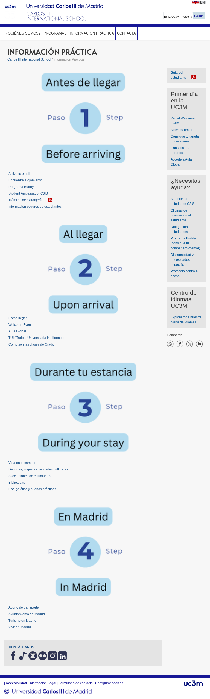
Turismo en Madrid (22, 621)
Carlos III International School (29, 59)
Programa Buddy (21, 187)
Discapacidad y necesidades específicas (182, 260)
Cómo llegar (17, 318)
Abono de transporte (23, 607)
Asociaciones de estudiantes (29, 476)
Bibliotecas (16, 482)
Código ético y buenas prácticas (32, 489)
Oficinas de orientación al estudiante (181, 215)
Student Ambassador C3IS (28, 193)
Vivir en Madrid (19, 627)
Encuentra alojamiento (25, 180)
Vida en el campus (22, 463)
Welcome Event (20, 325)
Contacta (126, 33)
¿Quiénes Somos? (23, 33)
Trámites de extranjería (25, 200)
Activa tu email (19, 174)
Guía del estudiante (178, 75)
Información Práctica (92, 33)
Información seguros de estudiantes (35, 207)
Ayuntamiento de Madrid (26, 614)
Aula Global (17, 331)
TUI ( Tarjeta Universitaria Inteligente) (36, 338)
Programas (55, 33)
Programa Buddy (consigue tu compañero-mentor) (185, 243)
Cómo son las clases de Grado (31, 344)
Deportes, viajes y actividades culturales (38, 469)
